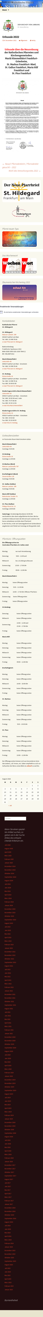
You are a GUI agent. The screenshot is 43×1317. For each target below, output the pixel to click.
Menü (4, 10)
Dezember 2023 (10, 909)
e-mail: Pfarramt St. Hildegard (12, 342)
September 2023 (10, 920)
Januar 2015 (9, 1290)
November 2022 (10, 955)
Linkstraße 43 (6, 393)
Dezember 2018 (10, 1122)
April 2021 (8, 1023)
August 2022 (9, 966)
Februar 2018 (9, 1158)
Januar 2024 (9, 905)
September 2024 (10, 877)
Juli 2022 (7, 969)
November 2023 (10, 913)
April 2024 (8, 895)
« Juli (10, 805)
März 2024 (8, 898)
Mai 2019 (7, 1105)
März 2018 (8, 1154)
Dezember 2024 (10, 866)
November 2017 (10, 1169)
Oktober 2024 (9, 873)
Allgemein (24, 40)
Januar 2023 (9, 948)
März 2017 (8, 1197)
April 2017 (8, 1194)
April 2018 (8, 1151)
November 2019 (10, 1083)
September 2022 (10, 962)
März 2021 (8, 1026)
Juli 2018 (7, 1140)
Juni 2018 (8, 1144)
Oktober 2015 (9, 1258)
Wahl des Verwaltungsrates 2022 (25, 170)
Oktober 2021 (9, 1001)
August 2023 (9, 923)
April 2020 (8, 1065)
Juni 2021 (8, 1016)
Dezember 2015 (10, 1250)
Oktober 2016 (9, 1215)
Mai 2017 (7, 1190)
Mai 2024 (7, 891)
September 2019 (10, 1090)
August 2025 (9, 848)
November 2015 (10, 1254)
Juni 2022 (8, 973)
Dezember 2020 (10, 1037)
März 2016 (8, 1240)
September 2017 (10, 1176)
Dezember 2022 (10, 952)
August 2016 (9, 1222)
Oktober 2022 (9, 959)
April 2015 (8, 1279)
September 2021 (10, 1005)
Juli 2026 (7, 845)
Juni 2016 (8, 1229)
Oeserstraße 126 (8, 476)
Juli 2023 (7, 927)
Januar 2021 (9, 1033)
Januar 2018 (9, 1161)
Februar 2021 (9, 1030)
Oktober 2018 (9, 1129)
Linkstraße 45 (6, 361)
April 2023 (8, 937)
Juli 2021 (7, 1012)
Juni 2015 (8, 1272)
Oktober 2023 (9, 916)
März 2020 (8, 1069)
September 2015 (10, 1261)
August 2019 (9, 1094)
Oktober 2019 (9, 1087)
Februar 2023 (9, 945)
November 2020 (10, 1041)
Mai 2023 (7, 934)
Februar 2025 (9, 859)
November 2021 (10, 998)
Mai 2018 (7, 1147)
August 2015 (9, 1265)
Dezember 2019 (10, 1080)
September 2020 (10, 1048)
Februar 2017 (9, 1201)
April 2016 (8, 1236)
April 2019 (8, 1108)
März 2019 (8, 1112)
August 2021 (9, 1009)
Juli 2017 (7, 1183)
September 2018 (10, 1133)
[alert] (21, 312)
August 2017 (9, 1179)
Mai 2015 (7, 1275)
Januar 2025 (9, 863)
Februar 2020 (9, 1073)
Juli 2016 (7, 1226)
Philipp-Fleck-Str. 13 (9, 506)
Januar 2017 (9, 1204)
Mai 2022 (7, 977)
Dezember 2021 (10, 994)
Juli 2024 (7, 884)
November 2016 (10, 1211)
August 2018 (9, 1137)
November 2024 (10, 870)
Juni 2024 (8, 888)
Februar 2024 (9, 902)
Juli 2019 (7, 1097)
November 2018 (10, 1126)
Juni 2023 (8, 930)
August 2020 (9, 1051)
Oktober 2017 (9, 1172)
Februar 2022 (9, 987)
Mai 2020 (7, 1062)
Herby (33, 40)
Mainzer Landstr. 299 (9, 335)
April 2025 (8, 852)
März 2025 (8, 856)
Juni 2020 (8, 1058)
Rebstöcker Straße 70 (9, 496)
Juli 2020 (7, 1055)
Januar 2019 (9, 1119)
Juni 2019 (8, 1101)
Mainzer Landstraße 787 (10, 466)
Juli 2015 (7, 1268)
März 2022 (8, 984)
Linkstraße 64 (6, 446)
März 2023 (8, 941)
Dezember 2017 (10, 1165)
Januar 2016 (9, 1247)
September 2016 (10, 1218)
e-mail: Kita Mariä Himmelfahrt (12, 405)
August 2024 (9, 880)
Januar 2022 (9, 991)
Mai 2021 (7, 1019)
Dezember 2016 (10, 1208)
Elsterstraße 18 (7, 376)
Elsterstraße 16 (7, 413)
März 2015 (8, 1282)
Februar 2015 (9, 1286)
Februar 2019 (9, 1115)
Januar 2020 (9, 1076)
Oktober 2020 (9, 1044)
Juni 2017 (8, 1186)
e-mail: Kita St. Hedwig (9, 423)
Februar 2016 (9, 1243)
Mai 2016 (7, 1233)
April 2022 (8, 980)
